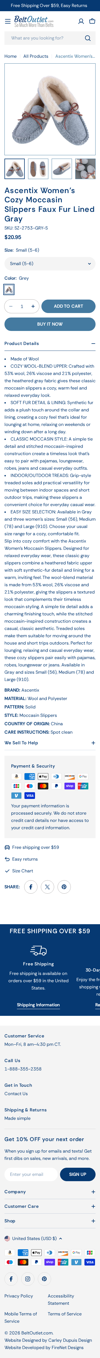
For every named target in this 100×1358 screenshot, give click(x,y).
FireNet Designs (68, 1347)
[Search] (87, 38)
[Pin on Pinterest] (64, 887)
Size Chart (22, 871)
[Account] (81, 21)
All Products (35, 56)
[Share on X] (47, 887)
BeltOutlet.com (36, 1333)
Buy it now (50, 324)
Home (10, 56)
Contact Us (16, 1094)
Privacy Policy (18, 1296)
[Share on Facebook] (31, 887)
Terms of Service (65, 1314)
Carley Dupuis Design (70, 1340)
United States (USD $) (34, 1238)
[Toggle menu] (7, 21)
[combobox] (50, 38)
